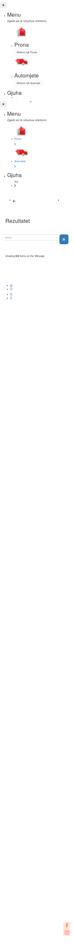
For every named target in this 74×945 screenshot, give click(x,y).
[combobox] (24, 102)
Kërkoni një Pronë (27, 52)
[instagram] (66, 932)
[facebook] (66, 925)
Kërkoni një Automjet (28, 83)
